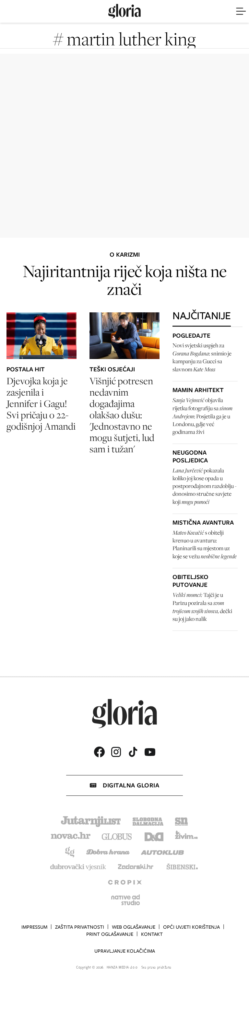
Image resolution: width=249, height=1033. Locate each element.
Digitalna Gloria (131, 785)
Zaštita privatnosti (79, 927)
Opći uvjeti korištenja (191, 927)
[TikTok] (133, 752)
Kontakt (152, 934)
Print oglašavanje (109, 934)
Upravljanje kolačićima (124, 951)
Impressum (34, 927)
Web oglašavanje (133, 927)
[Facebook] (99, 752)
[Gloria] (124, 11)
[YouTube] (150, 752)
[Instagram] (116, 752)
